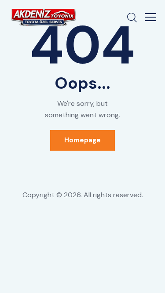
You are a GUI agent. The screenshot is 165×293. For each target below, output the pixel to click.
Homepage (82, 140)
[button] (150, 17)
